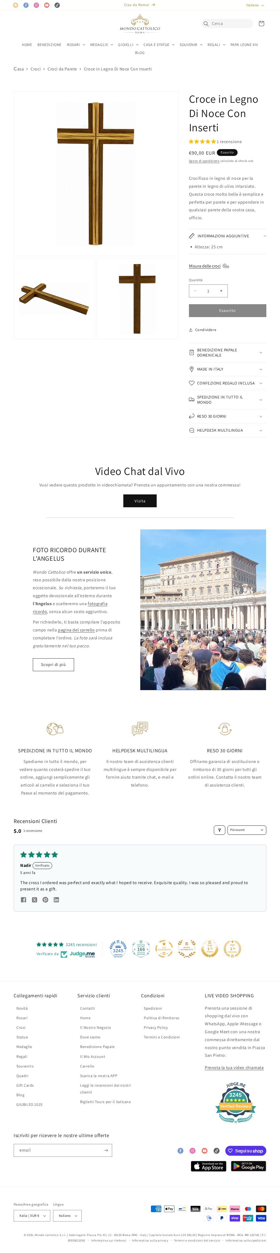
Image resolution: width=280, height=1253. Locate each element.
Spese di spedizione (204, 161)
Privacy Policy (156, 1027)
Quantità (196, 280)
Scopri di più (53, 664)
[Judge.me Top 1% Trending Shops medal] (232, 949)
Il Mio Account (92, 1056)
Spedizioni (153, 1008)
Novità (22, 1008)
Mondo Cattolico (47, 1235)
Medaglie (24, 1046)
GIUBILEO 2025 (29, 1104)
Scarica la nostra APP (99, 1075)
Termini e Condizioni (162, 1037)
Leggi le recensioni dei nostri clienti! (105, 1089)
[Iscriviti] (106, 1150)
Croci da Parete (62, 69)
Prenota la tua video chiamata (234, 1067)
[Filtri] (219, 830)
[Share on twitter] (34, 900)
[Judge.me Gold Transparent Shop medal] (164, 949)
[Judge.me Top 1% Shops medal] (209, 949)
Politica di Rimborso (162, 1017)
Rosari (22, 1017)
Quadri (22, 1075)
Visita (140, 500)
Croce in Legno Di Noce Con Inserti (118, 69)
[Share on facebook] (23, 900)
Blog (20, 1094)
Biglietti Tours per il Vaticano (105, 1101)
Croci (36, 69)
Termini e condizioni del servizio (197, 1240)
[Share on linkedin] (56, 900)
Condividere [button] (206, 329)
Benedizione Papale (97, 1046)
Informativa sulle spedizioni (246, 1240)
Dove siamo (90, 1037)
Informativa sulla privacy (150, 1240)
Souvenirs (25, 1066)
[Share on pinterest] (45, 900)
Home (85, 1017)
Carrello (87, 1066)
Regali (21, 1056)
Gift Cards (25, 1085)
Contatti (87, 1008)
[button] (208, 24)
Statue (22, 1037)
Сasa (19, 69)
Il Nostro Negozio (95, 1027)
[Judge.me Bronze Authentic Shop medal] (187, 949)
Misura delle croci (205, 266)
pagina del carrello (76, 630)
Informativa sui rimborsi (109, 1240)
